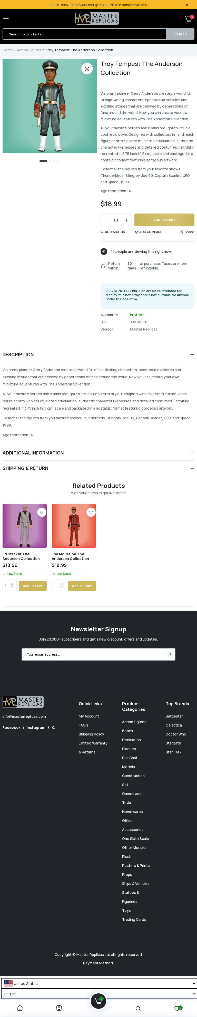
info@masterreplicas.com (24, 716)
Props (127, 874)
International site (133, 4)
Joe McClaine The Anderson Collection (70, 556)
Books (127, 730)
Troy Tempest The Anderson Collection (142, 68)
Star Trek (173, 752)
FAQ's (83, 725)
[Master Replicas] (97, 19)
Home (8, 49)
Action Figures (29, 49)
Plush (126, 856)
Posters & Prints (136, 865)
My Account (89, 716)
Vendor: (107, 329)
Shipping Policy (91, 734)
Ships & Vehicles (136, 883)
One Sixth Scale (135, 838)
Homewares (132, 811)
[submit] (168, 654)
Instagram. (36, 727)
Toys (126, 910)
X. (53, 727)
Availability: (110, 315)
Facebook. (12, 727)
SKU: (105, 322)
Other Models (134, 847)
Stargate (173, 743)
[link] (41, 512)
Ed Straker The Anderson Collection (21, 556)
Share (189, 231)
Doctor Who (176, 734)
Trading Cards (134, 919)
